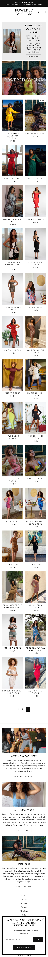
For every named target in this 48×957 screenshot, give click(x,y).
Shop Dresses (24, 887)
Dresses (24, 907)
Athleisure (24, 911)
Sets (24, 915)
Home (24, 899)
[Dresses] (24, 848)
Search (24, 895)
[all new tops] (24, 794)
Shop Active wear (24, 776)
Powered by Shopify (24, 955)
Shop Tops (24, 830)
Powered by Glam (24, 12)
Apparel (24, 903)
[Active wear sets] (24, 740)
